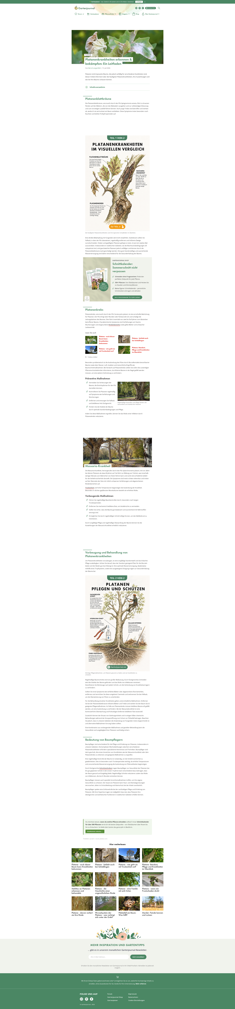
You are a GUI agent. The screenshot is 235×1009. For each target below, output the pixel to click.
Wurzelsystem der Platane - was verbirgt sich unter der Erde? (105, 915)
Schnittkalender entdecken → (95, 831)
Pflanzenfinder (109, 14)
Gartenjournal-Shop (115, 997)
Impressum (132, 994)
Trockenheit (89, 488)
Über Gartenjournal (151, 14)
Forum (80, 14)
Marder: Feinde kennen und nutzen (152, 913)
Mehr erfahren (141, 984)
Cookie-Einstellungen (136, 1000)
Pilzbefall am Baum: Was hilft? (127, 913)
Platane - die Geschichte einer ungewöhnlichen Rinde (105, 890)
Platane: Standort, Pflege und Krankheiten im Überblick (140, 349)
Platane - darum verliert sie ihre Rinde (82, 913)
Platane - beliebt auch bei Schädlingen (105, 865)
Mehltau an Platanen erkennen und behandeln (81, 890)
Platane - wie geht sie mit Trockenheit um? (128, 865)
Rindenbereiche (114, 325)
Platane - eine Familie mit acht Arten (128, 889)
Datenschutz (133, 997)
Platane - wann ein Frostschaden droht (150, 889)
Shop (137, 14)
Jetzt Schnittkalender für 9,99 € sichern (127, 297)
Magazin (125, 14)
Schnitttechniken (105, 768)
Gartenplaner (94, 14)
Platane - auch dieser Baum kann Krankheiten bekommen (82, 866)
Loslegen (139, 1)
